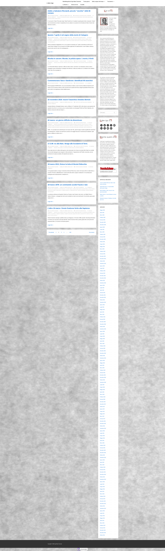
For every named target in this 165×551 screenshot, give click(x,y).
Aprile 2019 (102, 365)
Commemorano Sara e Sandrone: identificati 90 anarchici (70, 81)
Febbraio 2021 (102, 316)
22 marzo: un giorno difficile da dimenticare (65, 120)
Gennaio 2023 (102, 273)
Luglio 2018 (102, 384)
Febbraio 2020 (102, 345)
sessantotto (83, 213)
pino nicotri (77, 40)
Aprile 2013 (102, 520)
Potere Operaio (83, 40)
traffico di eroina (81, 190)
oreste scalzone (70, 40)
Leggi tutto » (50, 28)
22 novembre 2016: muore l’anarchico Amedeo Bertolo (69, 100)
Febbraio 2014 (102, 496)
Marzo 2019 (102, 367)
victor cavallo (54, 215)
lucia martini (85, 212)
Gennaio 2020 (102, 348)
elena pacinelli (85, 188)
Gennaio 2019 (102, 372)
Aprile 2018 (102, 392)
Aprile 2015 (102, 462)
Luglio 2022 (102, 287)
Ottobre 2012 (102, 535)
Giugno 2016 (102, 435)
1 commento (89, 187)
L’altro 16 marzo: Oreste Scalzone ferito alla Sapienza (69, 208)
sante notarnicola (88, 127)
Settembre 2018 (103, 382)
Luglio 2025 (102, 229)
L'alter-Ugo (50, 3)
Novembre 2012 (103, 532)
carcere (61, 62)
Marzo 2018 (102, 394)
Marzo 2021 (102, 314)
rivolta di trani (51, 18)
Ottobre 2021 (102, 299)
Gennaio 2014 (102, 498)
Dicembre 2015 (103, 450)
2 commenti (89, 83)
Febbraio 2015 (102, 467)
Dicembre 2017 (103, 401)
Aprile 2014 (102, 491)
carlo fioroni (71, 39)
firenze (65, 62)
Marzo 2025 (102, 231)
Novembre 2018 (103, 377)
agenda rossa (82, 37)
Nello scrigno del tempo (98, 1)
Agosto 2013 (102, 510)
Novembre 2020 (103, 324)
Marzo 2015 (102, 464)
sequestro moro (76, 213)
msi (93, 212)
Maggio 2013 (102, 518)
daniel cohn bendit (56, 125)
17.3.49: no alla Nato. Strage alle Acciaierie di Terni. (68, 144)
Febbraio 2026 (102, 217)
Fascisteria (110, 1)
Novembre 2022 (103, 278)
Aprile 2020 (102, 341)
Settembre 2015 (103, 457)
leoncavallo (87, 125)
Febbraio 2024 (102, 251)
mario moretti (63, 40)
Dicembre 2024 (103, 239)
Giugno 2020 (102, 336)
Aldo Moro (70, 124)
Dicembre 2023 (103, 256)
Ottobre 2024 (102, 241)
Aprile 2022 (102, 290)
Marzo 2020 (102, 343)
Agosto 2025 (102, 227)
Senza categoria (83, 166)
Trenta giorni (86, 1)
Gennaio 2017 (102, 418)
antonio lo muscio (77, 124)
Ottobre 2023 (102, 261)
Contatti (82, 4)
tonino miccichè (73, 190)
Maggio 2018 (102, 389)
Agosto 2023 (102, 265)
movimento (90, 212)
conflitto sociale (84, 146)
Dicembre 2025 (103, 222)
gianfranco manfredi (79, 125)
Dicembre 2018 (103, 375)
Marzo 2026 (102, 215)
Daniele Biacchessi (77, 188)
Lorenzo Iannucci (66, 190)
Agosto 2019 (102, 360)
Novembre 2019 (103, 353)
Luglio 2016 (102, 433)
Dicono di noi (74, 4)
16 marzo (61, 212)
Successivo (91, 232)
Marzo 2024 (102, 248)
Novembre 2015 (103, 452)
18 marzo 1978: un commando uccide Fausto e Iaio (68, 185)
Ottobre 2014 (102, 476)
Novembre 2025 (103, 224)
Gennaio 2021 (102, 319)
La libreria (65, 4)
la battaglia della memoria (85, 15)
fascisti (65, 212)
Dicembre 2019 (103, 350)
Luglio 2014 (102, 484)
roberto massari (68, 213)
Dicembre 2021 (103, 295)
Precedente (51, 232)
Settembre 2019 (103, 358)
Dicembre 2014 (103, 472)
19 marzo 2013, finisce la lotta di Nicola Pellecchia (67, 164)
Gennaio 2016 (102, 447)
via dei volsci (57, 18)
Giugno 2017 (102, 411)
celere (61, 147)
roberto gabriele (60, 213)
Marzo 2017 (102, 416)
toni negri (89, 40)
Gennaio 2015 (102, 469)
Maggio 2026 (102, 210)
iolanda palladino (52, 190)
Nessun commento (52, 17)
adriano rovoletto (63, 124)
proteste (90, 62)
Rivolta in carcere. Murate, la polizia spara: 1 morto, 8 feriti (71, 58)
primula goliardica (52, 213)
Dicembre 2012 (103, 530)
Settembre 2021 (103, 302)
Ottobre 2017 (102, 406)
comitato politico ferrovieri (75, 17)
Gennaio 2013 (102, 527)
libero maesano (78, 212)
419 (70, 232)
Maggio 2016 (102, 438)
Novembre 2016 (103, 423)
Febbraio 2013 (102, 525)
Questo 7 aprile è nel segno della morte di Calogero (68, 35)
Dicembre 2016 (103, 421)
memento (82, 83)
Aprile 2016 (102, 440)
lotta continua (81, 62)
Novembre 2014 (103, 474)
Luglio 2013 (102, 513)
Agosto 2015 (102, 459)
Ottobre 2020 (102, 326)
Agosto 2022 (102, 285)
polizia (86, 62)
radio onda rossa (89, 17)
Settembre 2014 (103, 479)
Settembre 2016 (103, 428)
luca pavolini (66, 147)
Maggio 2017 (102, 413)
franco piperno (77, 39)
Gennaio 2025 (102, 236)
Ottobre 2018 (102, 379)
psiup (83, 17)
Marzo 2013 (102, 522)
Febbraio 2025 (102, 234)
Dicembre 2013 (103, 501)
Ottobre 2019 (102, 355)
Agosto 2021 (102, 304)
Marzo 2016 (102, 442)
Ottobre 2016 (102, 425)
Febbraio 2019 (102, 370)
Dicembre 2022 (103, 275)
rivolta (49, 64)
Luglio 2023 (102, 268)
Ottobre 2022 (102, 280)
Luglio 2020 (102, 333)
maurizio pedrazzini (74, 127)
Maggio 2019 (102, 362)
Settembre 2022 (103, 282)
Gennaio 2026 (102, 219)
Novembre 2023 (103, 258)
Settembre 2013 (103, 508)
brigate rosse (66, 17)
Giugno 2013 (102, 515)
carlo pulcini (85, 124)
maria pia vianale (55, 127)
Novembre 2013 (103, 503)
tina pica (88, 213)
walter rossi (50, 191)
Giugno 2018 (102, 387)
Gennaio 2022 (102, 292)
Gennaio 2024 (102, 253)
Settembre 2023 (103, 263)
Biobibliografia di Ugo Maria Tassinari (72, 1)
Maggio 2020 (102, 338)
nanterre (81, 127)
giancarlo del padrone (72, 62)
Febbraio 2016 (102, 445)
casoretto (55, 188)
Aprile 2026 (102, 212)
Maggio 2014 (102, 489)
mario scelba (72, 147)
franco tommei (85, 39)
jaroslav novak (70, 212)
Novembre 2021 (103, 297)
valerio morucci (51, 42)
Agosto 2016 (102, 430)
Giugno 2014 (102, 486)
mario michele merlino (65, 127)
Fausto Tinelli (92, 188)
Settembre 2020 (103, 328)
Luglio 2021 (102, 307)
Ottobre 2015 (102, 455)
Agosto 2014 (102, 481)
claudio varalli (69, 188)
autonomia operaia (63, 39)
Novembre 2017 (103, 404)
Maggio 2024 (102, 246)
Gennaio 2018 (102, 399)
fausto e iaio (63, 125)
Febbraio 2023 (102, 270)
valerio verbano (89, 190)
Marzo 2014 (102, 493)
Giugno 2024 (102, 244)
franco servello (70, 125)
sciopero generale (79, 147)
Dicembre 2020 (103, 321)
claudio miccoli (62, 188)
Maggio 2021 (102, 309)
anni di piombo (83, 61)
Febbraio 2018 (102, 396)
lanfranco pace (56, 40)
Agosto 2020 (102, 331)
